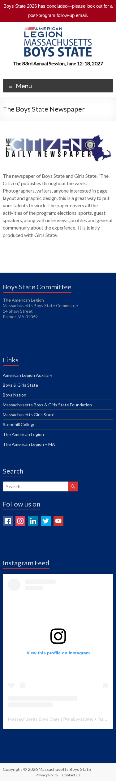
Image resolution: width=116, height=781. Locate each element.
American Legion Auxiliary (27, 375)
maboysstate (79, 719)
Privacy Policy (47, 775)
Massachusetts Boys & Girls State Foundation (47, 404)
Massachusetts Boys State (34, 719)
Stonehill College (19, 424)
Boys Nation (14, 394)
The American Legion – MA (29, 444)
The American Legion (23, 434)
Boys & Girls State (20, 385)
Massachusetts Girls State (28, 414)
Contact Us (71, 775)
